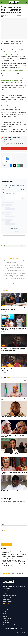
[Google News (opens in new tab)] (7, 159)
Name (3, 524)
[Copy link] (21, 165)
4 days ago (4, 331)
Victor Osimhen (21, 245)
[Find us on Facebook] (17, 633)
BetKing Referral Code (8, 599)
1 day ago (4, 311)
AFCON (4, 606)
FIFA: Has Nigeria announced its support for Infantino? (14, 554)
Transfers (5, 611)
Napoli (15, 245)
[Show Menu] (1, 2)
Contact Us (5, 620)
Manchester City (8, 245)
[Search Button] (26, 2)
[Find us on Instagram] (22, 633)
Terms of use (6, 622)
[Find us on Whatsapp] (15, 633)
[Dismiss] (26, 138)
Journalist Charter (7, 618)
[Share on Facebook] (11, 165)
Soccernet (5, 573)
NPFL (4, 608)
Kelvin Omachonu (9, 15)
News (3, 305)
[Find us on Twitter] (19, 633)
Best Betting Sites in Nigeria (9, 595)
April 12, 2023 (18, 15)
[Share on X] (14, 165)
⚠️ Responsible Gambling (9, 624)
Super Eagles (6, 609)
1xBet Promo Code (7, 601)
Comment (4, 506)
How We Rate (6, 593)
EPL (9, 573)
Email (3, 530)
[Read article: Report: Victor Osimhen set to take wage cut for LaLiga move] (14, 360)
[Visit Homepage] (14, 2)
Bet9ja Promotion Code (8, 597)
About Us (5, 616)
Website (3, 537)
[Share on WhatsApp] (18, 165)
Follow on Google (14, 149)
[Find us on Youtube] (24, 633)
